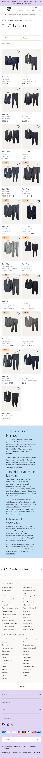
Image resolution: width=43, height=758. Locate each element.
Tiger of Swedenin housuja (22, 511)
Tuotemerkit (11, 20)
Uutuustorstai (6, 642)
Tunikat (4, 669)
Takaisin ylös (22, 686)
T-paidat (26, 660)
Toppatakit (5, 645)
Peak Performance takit (10, 608)
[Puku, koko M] (11, 99)
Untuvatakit (26, 642)
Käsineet (25, 654)
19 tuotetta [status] (6, 44)
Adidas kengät (7, 611)
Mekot (4, 666)
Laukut (4, 675)
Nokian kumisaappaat (9, 623)
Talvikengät (5, 651)
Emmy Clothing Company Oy (18, 746)
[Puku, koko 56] (11, 61)
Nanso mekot (27, 599)
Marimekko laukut (28, 629)
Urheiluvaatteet (7, 660)
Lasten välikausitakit (29, 648)
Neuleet (4, 663)
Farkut (4, 657)
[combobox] (21, 14)
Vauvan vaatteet (28, 666)
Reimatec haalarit (8, 626)
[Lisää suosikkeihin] (18, 51)
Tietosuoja (6, 753)
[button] (39, 9)
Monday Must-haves (30, 639)
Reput (25, 675)
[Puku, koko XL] (31, 61)
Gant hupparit (27, 588)
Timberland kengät (8, 620)
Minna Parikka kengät (9, 614)
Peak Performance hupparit (29, 592)
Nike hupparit (6, 591)
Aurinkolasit (26, 672)
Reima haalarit (27, 623)
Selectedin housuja (13, 514)
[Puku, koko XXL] (31, 211)
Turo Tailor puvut (28, 20)
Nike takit (5, 605)
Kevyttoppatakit (28, 645)
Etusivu (4, 20)
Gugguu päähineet (8, 629)
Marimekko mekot (8, 599)
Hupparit (26, 663)
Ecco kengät (27, 611)
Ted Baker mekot (28, 602)
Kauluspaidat (27, 669)
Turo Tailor (19, 20)
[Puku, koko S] (31, 136)
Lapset (4, 639)
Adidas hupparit (7, 588)
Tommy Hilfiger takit (29, 608)
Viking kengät (27, 620)
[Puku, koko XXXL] (11, 248)
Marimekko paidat (29, 596)
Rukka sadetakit (28, 626)
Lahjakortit (5, 678)
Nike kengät (26, 614)
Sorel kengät (27, 617)
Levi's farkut (6, 596)
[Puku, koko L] (11, 286)
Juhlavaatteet (27, 657)
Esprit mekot (6, 602)
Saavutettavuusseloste (31, 753)
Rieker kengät (6, 617)
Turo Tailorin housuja (27, 502)
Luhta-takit (26, 605)
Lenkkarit (26, 651)
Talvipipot (5, 654)
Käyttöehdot (16, 753)
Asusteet (5, 672)
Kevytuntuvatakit (7, 648)
